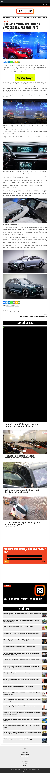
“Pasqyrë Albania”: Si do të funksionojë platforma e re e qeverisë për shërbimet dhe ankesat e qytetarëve (22, 693)
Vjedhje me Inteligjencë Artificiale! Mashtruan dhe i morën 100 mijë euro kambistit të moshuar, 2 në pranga (22, 614)
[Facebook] (4, 62)
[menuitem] (1, 1)
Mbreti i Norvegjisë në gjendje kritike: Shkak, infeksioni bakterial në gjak (19, 706)
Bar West (45, 18)
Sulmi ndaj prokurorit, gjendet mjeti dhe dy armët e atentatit (22, 491)
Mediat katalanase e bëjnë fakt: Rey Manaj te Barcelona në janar (33, 316)
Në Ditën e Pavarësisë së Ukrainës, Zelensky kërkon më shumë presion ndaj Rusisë (21, 659)
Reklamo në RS (25, 752)
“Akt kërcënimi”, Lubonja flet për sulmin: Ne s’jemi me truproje (21, 425)
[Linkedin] (9, 62)
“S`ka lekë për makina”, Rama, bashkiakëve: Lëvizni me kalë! (19, 456)
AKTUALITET (6, 21)
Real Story (33, 18)
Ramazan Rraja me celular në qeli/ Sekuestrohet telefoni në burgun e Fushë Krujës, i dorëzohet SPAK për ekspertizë (21, 713)
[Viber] (14, 62)
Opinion (20, 18)
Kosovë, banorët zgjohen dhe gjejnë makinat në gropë (22, 523)
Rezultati (43, 561)
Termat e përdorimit (25, 754)
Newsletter (25, 765)
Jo (9, 558)
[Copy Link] (16, 62)
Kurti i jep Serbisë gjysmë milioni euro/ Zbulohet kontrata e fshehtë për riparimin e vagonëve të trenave (21, 680)
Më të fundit (6, 18)
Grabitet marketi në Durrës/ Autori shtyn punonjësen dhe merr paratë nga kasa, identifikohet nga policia (21, 621)
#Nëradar (13, 18)
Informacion (25, 761)
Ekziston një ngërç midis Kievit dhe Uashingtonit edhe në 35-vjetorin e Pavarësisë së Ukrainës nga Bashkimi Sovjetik (22, 733)
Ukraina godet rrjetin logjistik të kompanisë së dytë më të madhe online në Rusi (21, 633)
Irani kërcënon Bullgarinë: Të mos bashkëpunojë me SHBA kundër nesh (19, 646)
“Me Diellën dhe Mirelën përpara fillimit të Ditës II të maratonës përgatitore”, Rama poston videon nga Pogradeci (21, 700)
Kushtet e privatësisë (25, 756)
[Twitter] (6, 62)
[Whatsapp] (11, 62)
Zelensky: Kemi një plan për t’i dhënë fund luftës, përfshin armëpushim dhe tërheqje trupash (22, 726)
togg (13, 305)
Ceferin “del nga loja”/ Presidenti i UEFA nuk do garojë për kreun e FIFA (19, 640)
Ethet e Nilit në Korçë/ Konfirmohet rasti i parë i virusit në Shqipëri (18, 626)
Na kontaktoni (25, 763)
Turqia (17, 305)
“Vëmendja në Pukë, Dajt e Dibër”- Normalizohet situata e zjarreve (18, 673)
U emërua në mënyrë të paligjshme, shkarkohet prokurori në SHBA (18, 686)
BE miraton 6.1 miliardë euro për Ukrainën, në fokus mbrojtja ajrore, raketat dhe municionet (21, 720)
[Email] (19, 62)
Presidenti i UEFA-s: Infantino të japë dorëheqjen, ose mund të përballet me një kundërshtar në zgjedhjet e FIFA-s (21, 654)
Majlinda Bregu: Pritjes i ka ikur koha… (24, 599)
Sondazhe (26, 18)
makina (8, 305)
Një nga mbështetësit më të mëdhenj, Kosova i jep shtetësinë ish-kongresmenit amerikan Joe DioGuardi (21, 667)
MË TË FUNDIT (25, 608)
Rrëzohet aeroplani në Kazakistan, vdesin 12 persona (14, 312)
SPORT (39, 18)
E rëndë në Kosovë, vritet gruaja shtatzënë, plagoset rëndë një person (19, 739)
